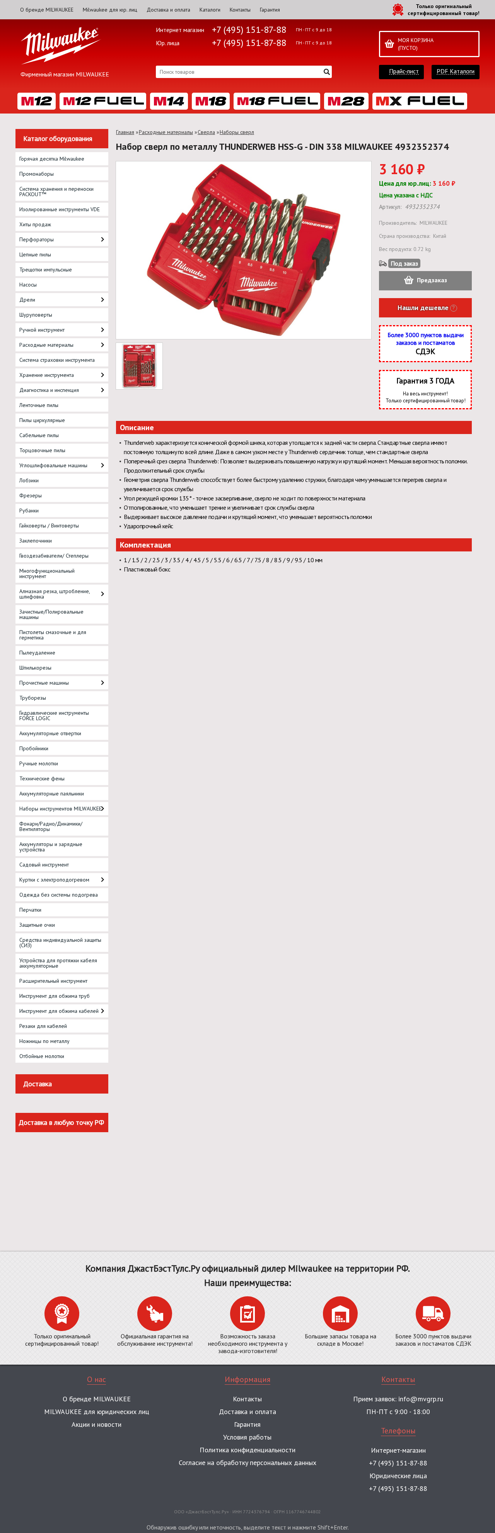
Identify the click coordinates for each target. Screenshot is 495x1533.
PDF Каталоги (456, 71)
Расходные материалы (166, 132)
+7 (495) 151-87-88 (249, 30)
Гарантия (270, 9)
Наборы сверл (237, 132)
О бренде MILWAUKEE (46, 9)
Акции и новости (96, 1424)
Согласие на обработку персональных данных (247, 1462)
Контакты (240, 9)
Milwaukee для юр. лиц (110, 9)
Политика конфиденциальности (247, 1449)
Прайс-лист (404, 71)
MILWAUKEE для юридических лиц (96, 1411)
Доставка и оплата (168, 9)
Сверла (206, 132)
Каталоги (210, 9)
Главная (125, 132)
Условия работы (247, 1437)
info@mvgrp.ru (420, 1398)
